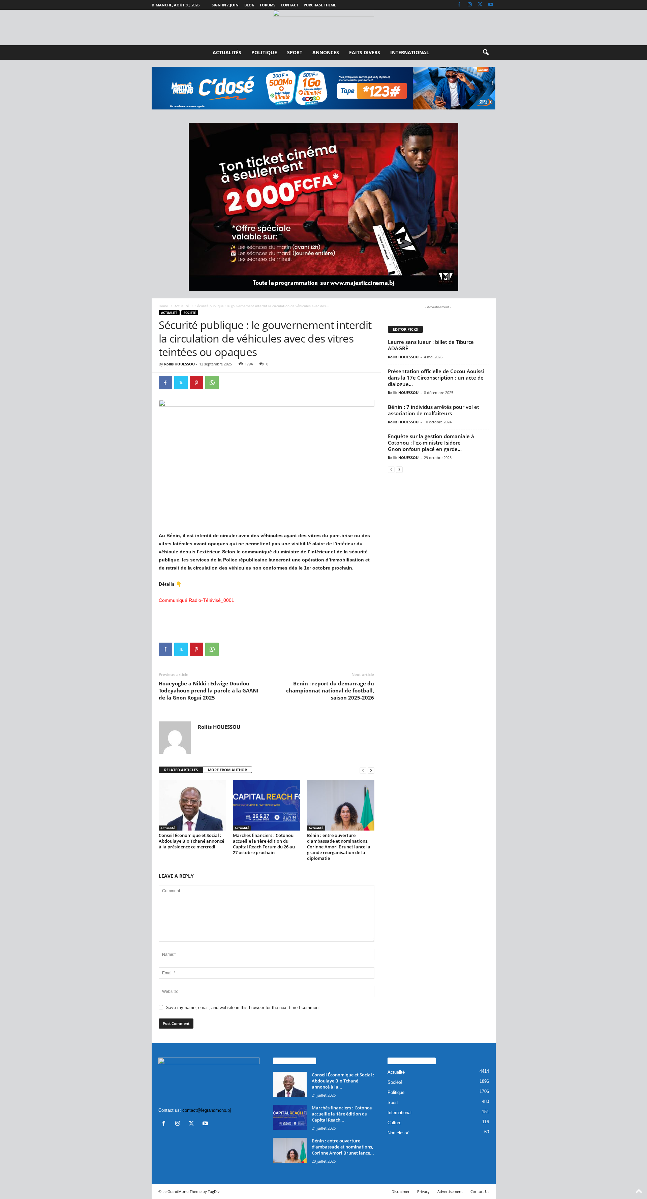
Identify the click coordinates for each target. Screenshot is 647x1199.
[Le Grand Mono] (323, 27)
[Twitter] (480, 5)
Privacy (423, 1191)
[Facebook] (459, 5)
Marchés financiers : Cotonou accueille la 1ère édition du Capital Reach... (342, 1114)
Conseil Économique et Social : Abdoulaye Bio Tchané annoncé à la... (343, 1081)
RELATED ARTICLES (181, 769)
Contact (289, 4)
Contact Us (479, 1191)
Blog (249, 4)
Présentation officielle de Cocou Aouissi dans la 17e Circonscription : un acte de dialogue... (436, 377)
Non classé (398, 1132)
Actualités (227, 52)
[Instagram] (470, 5)
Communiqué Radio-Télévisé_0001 (196, 600)
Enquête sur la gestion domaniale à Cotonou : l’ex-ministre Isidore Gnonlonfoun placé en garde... (431, 442)
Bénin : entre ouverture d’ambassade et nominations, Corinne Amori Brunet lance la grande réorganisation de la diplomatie (338, 846)
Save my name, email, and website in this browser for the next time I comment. (243, 1007)
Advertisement (450, 1191)
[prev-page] (363, 770)
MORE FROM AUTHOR (227, 769)
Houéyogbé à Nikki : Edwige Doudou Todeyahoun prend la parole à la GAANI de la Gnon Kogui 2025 (208, 690)
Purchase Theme (320, 4)
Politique (264, 52)
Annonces (325, 52)
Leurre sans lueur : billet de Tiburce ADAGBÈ (431, 345)
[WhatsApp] (212, 382)
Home (163, 305)
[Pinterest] (196, 382)
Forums (267, 4)
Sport (294, 52)
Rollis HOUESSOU (179, 363)
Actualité (182, 305)
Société (190, 313)
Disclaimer (400, 1191)
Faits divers (364, 52)
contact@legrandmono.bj (206, 1110)
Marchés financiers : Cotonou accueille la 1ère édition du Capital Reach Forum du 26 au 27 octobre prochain (264, 843)
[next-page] (371, 770)
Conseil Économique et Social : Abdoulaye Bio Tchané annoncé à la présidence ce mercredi (191, 841)
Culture (394, 1122)
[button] (485, 52)
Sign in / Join (225, 4)
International (409, 52)
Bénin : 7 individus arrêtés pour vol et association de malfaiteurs (433, 410)
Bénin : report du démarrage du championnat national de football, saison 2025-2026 (330, 690)
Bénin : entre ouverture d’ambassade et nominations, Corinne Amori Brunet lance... (343, 1147)
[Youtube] (491, 5)
